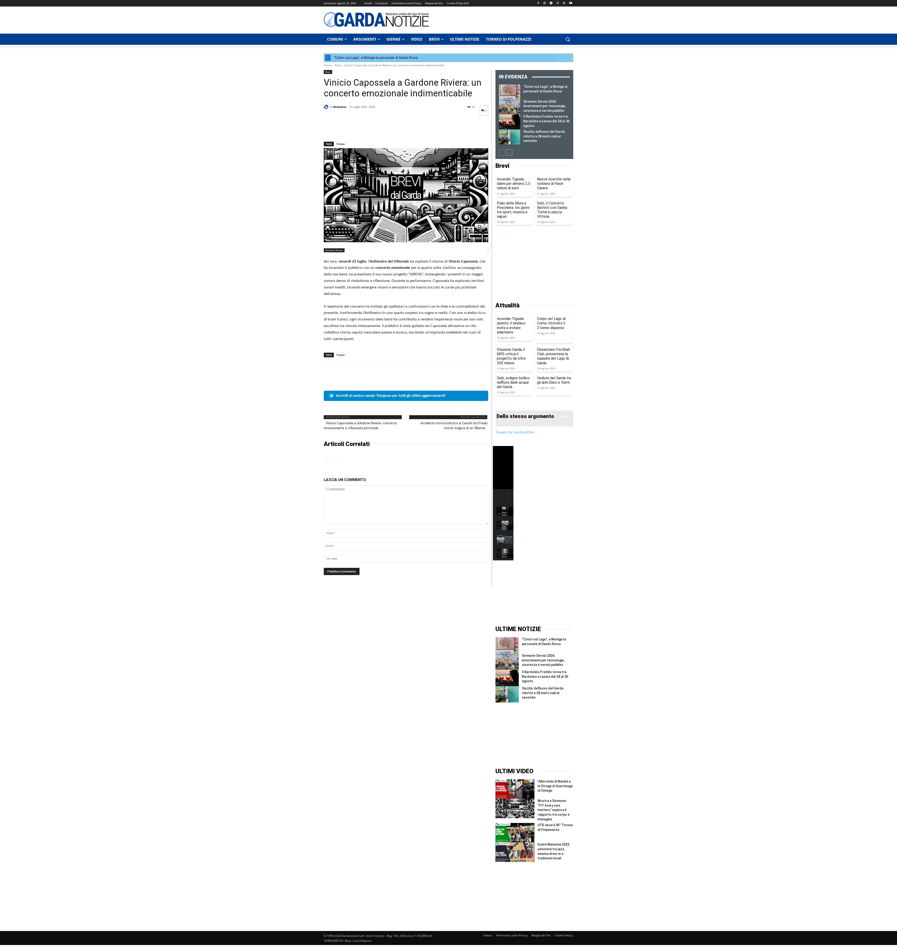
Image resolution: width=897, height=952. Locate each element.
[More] (372, 129)
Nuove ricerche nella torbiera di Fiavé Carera (553, 183)
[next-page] (509, 152)
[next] (569, 58)
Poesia (341, 144)
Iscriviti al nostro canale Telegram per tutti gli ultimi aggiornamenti (390, 395)
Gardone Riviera (334, 250)
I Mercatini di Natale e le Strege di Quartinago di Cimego (555, 786)
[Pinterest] (350, 129)
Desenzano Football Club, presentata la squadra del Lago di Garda (553, 356)
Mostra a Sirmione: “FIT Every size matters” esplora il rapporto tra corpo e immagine (553, 810)
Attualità (507, 305)
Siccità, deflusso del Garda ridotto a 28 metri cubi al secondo (544, 136)
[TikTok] (557, 3)
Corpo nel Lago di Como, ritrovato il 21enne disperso (551, 323)
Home (328, 65)
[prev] (561, 58)
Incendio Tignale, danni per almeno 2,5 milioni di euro (513, 183)
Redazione (339, 107)
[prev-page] (327, 460)
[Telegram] (551, 3)
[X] (564, 3)
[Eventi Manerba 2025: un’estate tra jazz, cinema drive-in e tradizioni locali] (514, 852)
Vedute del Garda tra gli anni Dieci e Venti (554, 380)
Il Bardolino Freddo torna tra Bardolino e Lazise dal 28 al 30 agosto (546, 121)
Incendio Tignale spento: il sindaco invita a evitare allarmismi (511, 325)
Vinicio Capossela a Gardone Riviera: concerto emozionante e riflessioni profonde (360, 425)
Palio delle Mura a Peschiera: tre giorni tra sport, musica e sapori (513, 210)
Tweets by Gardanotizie (514, 432)
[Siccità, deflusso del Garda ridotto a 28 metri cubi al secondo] (509, 137)
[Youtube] (570, 3)
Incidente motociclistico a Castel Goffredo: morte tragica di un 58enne (454, 425)
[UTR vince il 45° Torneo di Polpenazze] (514, 832)
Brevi (338, 65)
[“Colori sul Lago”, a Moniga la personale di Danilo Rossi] (509, 91)
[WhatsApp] (360, 129)
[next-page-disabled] (334, 460)
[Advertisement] (503, 19)
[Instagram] (544, 3)
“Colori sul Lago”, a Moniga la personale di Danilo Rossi (376, 58)
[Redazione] (327, 107)
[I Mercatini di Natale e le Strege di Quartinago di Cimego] (514, 789)
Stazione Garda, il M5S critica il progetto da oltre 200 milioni (511, 356)
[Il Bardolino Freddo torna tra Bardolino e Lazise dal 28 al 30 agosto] (509, 121)
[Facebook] (538, 3)
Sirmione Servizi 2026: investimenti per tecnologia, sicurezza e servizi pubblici (544, 106)
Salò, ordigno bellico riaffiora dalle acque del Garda (513, 382)
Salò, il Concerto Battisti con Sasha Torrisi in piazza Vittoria (552, 210)
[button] (567, 39)
